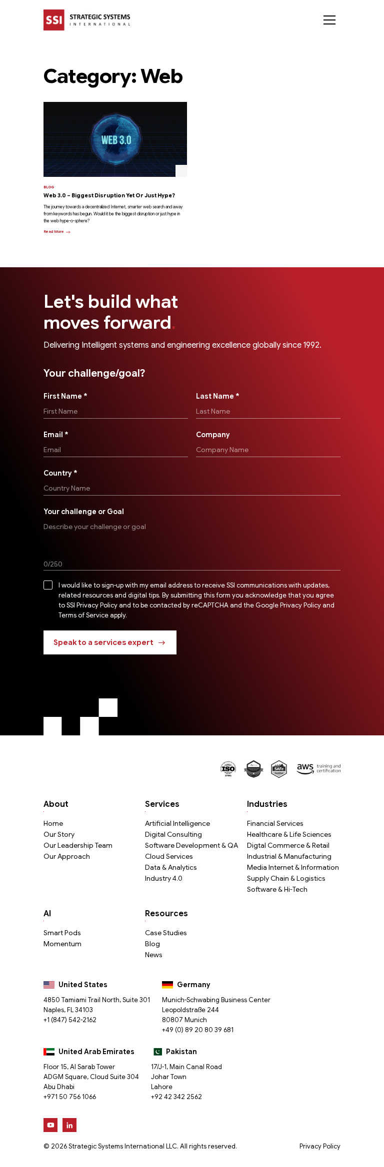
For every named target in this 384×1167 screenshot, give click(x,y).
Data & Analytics (171, 867)
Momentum (63, 943)
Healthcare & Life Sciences (289, 834)
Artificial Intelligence (177, 823)
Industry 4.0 (163, 878)
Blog (152, 943)
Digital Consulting (173, 834)
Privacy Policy (320, 1146)
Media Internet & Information (293, 867)
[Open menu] (329, 20)
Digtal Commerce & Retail (288, 845)
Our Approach (67, 856)
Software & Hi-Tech (277, 889)
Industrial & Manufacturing (289, 856)
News (153, 954)
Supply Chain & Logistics (286, 878)
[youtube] (51, 1125)
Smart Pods (62, 932)
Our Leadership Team (78, 845)
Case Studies (166, 932)
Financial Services (275, 823)
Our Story (59, 834)
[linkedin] (69, 1125)
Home (53, 823)
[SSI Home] (87, 19)
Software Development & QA (191, 845)
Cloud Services (169, 856)
